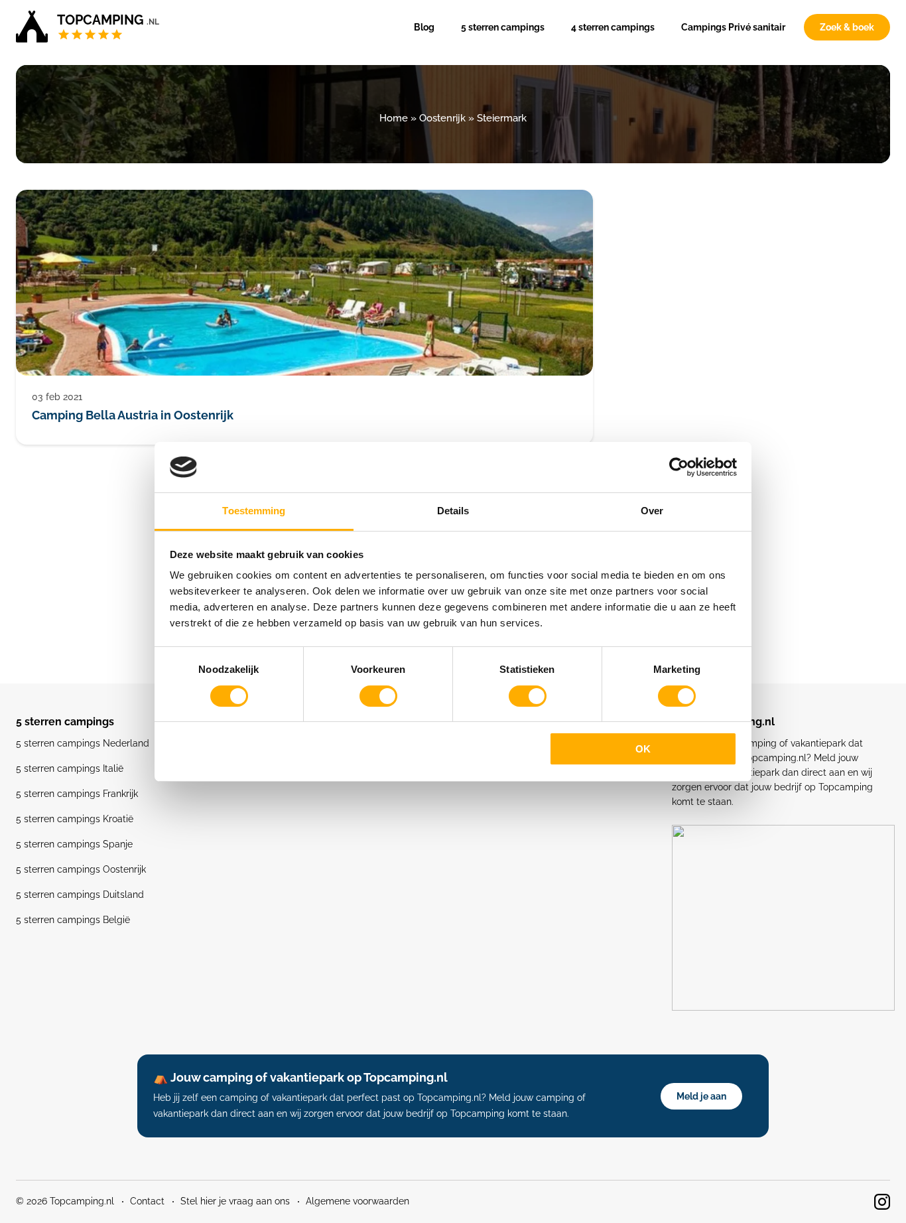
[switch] (378, 696)
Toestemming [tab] (253, 510)
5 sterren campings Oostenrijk (81, 869)
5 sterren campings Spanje (74, 844)
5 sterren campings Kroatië (74, 819)
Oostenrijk (442, 118)
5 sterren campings (503, 27)
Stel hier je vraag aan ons (235, 1201)
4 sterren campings (613, 27)
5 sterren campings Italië (69, 768)
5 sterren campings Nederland (82, 743)
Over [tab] (652, 510)
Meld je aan (701, 1096)
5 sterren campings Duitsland (80, 894)
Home (393, 118)
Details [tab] (453, 510)
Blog (424, 27)
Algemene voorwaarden (357, 1201)
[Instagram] (882, 1202)
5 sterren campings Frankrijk (77, 793)
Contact (147, 1201)
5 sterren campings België (73, 919)
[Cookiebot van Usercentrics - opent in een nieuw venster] (679, 467)
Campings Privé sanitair (733, 27)
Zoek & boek (847, 27)
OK (643, 749)
